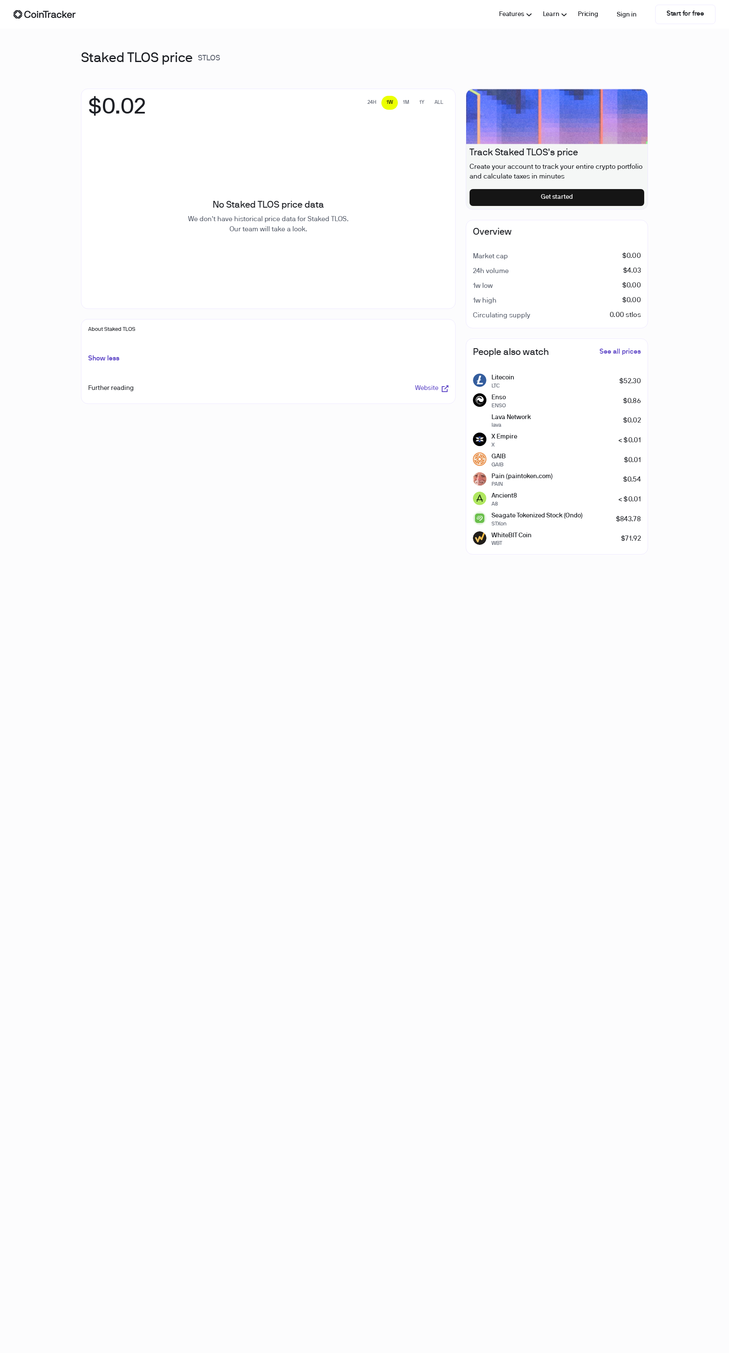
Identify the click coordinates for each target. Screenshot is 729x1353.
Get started (557, 197)
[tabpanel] (117, 112)
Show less (103, 359)
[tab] (371, 103)
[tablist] (405, 103)
